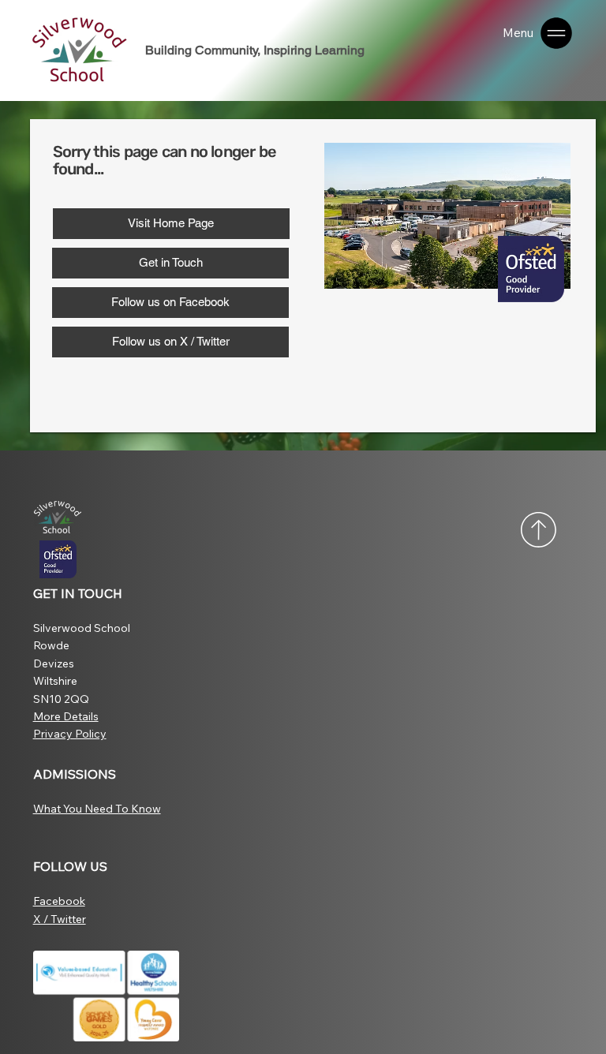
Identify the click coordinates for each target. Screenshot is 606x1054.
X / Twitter (59, 919)
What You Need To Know (97, 809)
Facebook (59, 901)
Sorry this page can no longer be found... (164, 160)
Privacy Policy (70, 734)
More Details (66, 716)
